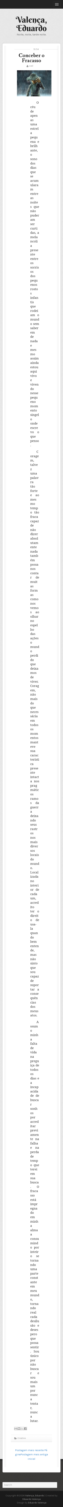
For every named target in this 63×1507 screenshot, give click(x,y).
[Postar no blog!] (19, 1428)
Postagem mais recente (29, 1450)
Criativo (21, 1438)
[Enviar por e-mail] (15, 1428)
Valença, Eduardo (31, 23)
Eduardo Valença (31, 1499)
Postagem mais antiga (34, 1454)
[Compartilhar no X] (22, 1428)
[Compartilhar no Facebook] (25, 1428)
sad (31, 65)
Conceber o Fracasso (32, 58)
